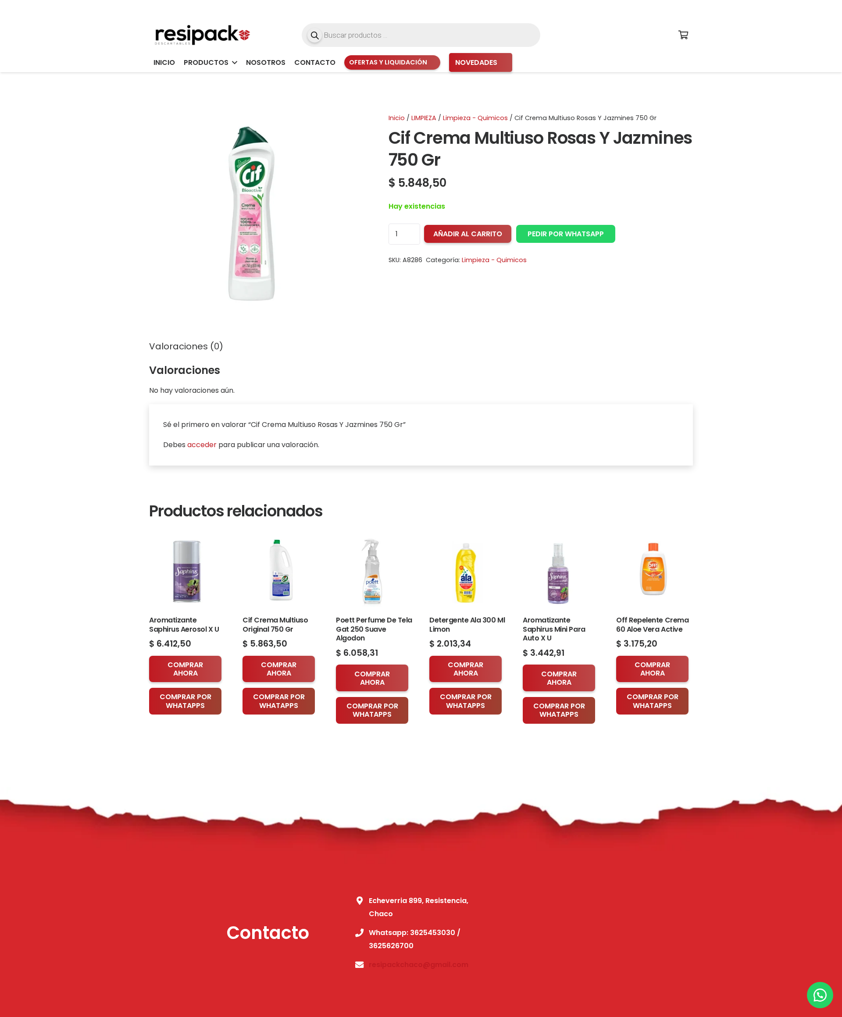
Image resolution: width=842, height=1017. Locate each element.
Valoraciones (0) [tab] (186, 346)
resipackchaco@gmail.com (418, 965)
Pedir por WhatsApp (566, 234)
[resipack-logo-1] (201, 35)
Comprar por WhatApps (185, 701)
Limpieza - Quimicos (475, 118)
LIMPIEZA (423, 118)
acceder (202, 445)
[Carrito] (683, 35)
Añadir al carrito (467, 234)
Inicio (397, 118)
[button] (232, 62)
